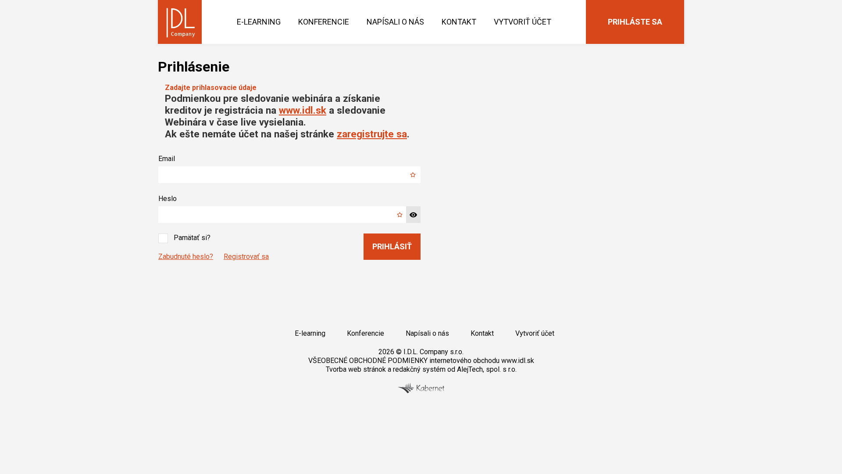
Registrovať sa (246, 256)
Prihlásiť (392, 246)
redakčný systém (419, 369)
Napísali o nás (395, 21)
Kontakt (459, 21)
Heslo (167, 198)
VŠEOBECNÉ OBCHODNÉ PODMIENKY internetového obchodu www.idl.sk (421, 360)
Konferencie (323, 21)
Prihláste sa (635, 21)
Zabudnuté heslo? (185, 256)
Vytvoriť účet (522, 21)
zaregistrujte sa (372, 134)
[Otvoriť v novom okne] (421, 391)
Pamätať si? (192, 237)
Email (166, 158)
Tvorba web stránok (356, 369)
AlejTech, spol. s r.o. (487, 369)
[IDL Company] (180, 22)
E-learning (259, 21)
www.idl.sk (302, 110)
